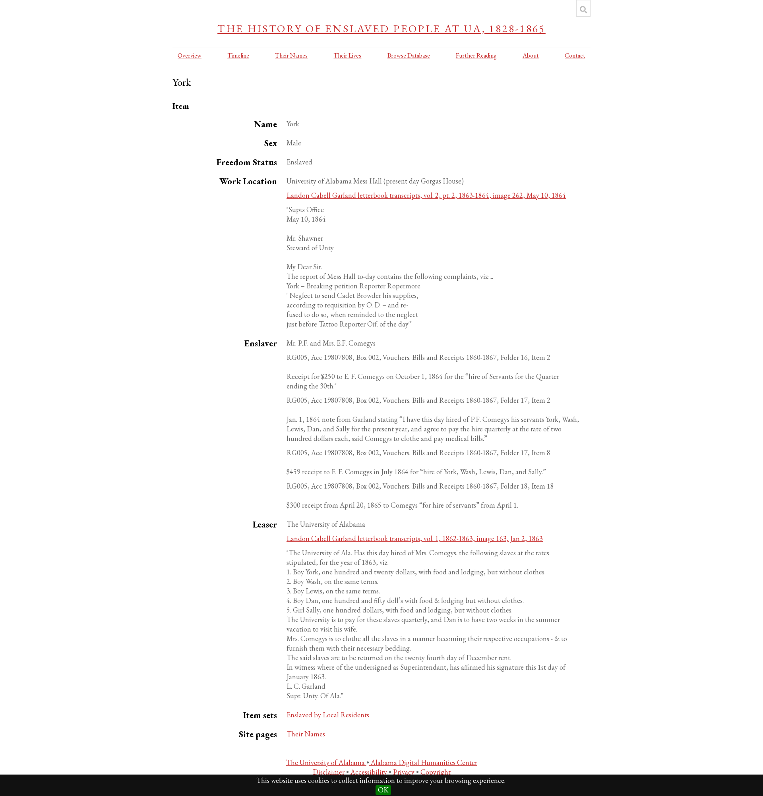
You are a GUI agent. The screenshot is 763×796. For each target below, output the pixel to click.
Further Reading (476, 55)
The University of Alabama (326, 762)
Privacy (404, 772)
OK (383, 789)
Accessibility (370, 772)
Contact (575, 55)
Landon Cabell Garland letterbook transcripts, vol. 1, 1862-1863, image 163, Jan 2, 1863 (415, 538)
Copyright (435, 772)
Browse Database (408, 55)
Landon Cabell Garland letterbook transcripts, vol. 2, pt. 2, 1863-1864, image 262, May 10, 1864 (426, 195)
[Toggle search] (583, 9)
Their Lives (347, 55)
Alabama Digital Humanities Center (423, 762)
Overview (189, 55)
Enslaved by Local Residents (328, 714)
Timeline (238, 55)
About (531, 55)
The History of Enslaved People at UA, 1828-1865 (381, 28)
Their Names (291, 55)
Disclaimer (329, 772)
